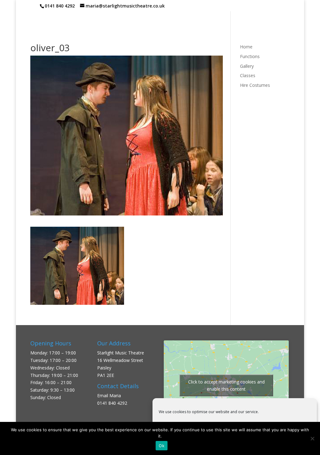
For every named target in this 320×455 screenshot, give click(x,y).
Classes (247, 75)
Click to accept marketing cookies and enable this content (226, 385)
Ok (161, 445)
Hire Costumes (255, 85)
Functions (250, 56)
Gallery (247, 66)
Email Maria (109, 395)
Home (246, 47)
